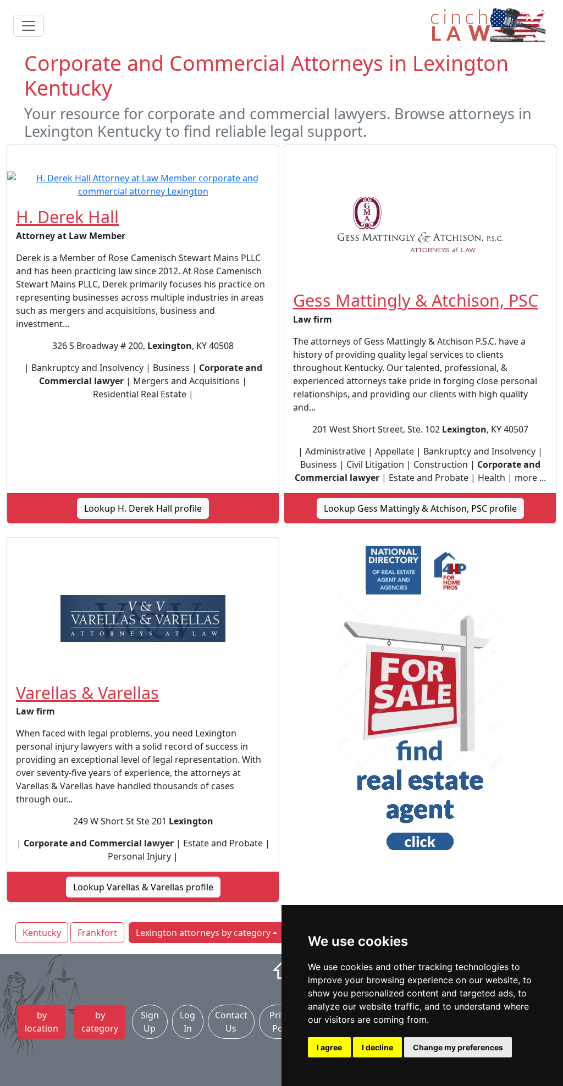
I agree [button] (329, 1047)
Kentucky (42, 933)
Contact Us (231, 1021)
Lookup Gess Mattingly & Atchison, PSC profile (420, 508)
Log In (187, 1021)
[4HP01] (420, 702)
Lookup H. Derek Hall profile (143, 508)
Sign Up (150, 1021)
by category (99, 1021)
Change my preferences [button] (458, 1047)
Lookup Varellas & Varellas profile (143, 887)
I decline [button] (377, 1047)
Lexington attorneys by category (203, 933)
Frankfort (97, 933)
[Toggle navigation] (28, 26)
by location (41, 1021)
